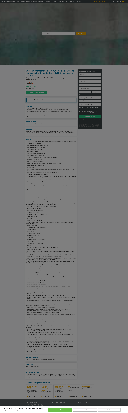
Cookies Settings (109, 410)
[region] (64, 409)
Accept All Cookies (60, 410)
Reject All (84, 410)
